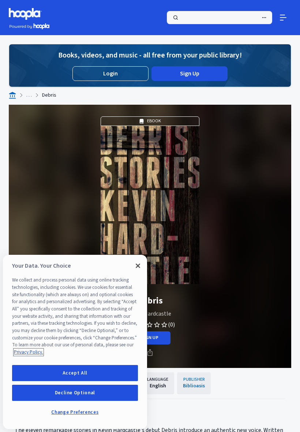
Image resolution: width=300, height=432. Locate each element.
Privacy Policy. (28, 352)
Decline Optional (75, 393)
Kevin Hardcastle (150, 314)
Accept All (75, 373)
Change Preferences (74, 412)
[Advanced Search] (264, 18)
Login (110, 74)
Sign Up (189, 74)
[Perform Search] (219, 17)
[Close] (138, 266)
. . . (29, 95)
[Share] (150, 352)
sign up (149, 338)
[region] (75, 342)
